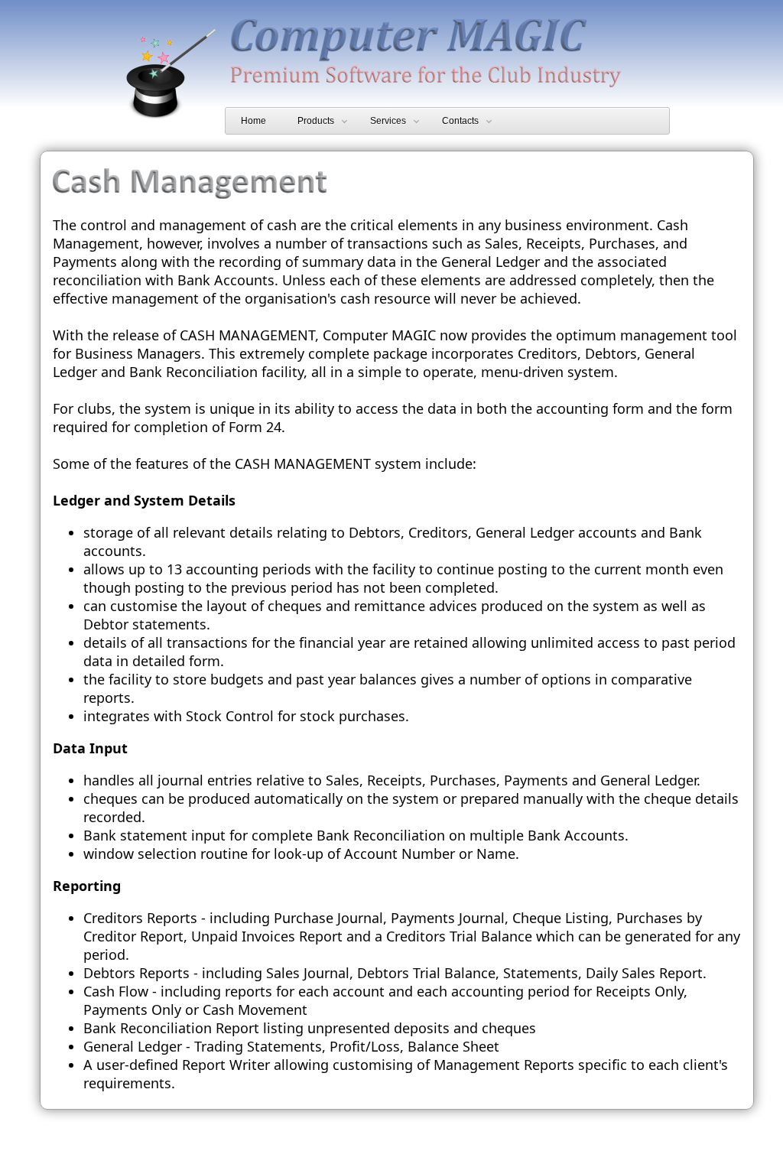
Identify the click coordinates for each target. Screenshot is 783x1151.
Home (253, 120)
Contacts (460, 120)
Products (315, 120)
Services (388, 120)
